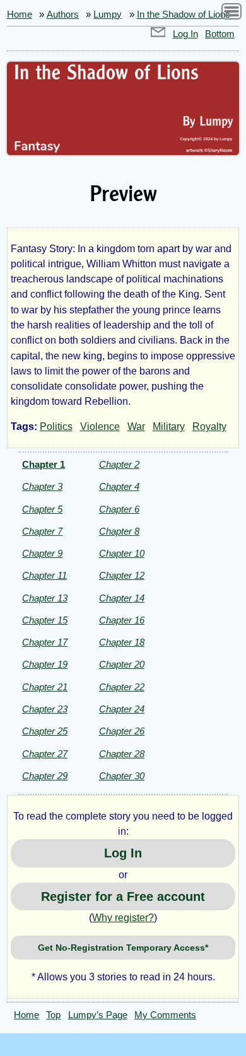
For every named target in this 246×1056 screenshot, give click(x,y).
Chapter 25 (44, 731)
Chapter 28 (121, 753)
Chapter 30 (121, 775)
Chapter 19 (44, 664)
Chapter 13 (44, 598)
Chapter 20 (121, 664)
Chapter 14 (121, 598)
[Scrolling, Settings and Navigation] (231, 13)
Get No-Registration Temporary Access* (123, 948)
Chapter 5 (42, 509)
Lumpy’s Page (97, 1015)
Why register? (123, 917)
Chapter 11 (44, 575)
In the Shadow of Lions (183, 14)
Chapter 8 (119, 531)
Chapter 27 (44, 753)
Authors (63, 14)
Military (169, 426)
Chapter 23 (44, 709)
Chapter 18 (121, 642)
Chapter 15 (44, 620)
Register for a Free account (123, 896)
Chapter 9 (42, 553)
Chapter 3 (42, 486)
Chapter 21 (44, 687)
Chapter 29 (44, 775)
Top (53, 1015)
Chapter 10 (121, 553)
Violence (100, 426)
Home (19, 14)
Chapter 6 (119, 509)
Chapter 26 (121, 731)
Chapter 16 (121, 620)
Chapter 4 (119, 486)
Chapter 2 (119, 464)
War (136, 426)
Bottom (220, 34)
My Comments (165, 1015)
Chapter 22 (121, 687)
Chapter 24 (121, 709)
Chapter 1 (43, 464)
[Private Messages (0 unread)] (158, 34)
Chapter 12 (121, 575)
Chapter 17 (44, 642)
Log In (185, 34)
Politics (56, 426)
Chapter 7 (42, 531)
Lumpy (107, 14)
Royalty (209, 426)
